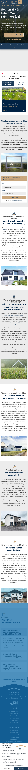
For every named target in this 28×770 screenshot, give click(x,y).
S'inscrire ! (15, 197)
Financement (14, 739)
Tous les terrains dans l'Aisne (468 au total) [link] (14, 680)
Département (6, 184)
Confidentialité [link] (14, 200)
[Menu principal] (25, 2)
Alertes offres (15, 713)
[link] (15, 2)
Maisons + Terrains (15, 735)
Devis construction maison (15, 741)
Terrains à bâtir (11, 5)
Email (3, 190)
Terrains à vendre (14, 737)
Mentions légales (14, 718)
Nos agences (15, 730)
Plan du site (15, 722)
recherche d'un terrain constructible (12, 20)
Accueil (3, 5)
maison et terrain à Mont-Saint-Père (13, 315)
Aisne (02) (18, 5)
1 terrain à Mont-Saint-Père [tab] (7, 83)
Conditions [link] (20, 200)
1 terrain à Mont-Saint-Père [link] (14, 35)
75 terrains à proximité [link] (14, 39)
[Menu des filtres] (14, 47)
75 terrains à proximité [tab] (20, 83)
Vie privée (15, 720)
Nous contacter (15, 711)
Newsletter (15, 715)
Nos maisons (14, 732)
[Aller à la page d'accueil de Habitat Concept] (4, 2)
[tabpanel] (14, 99)
